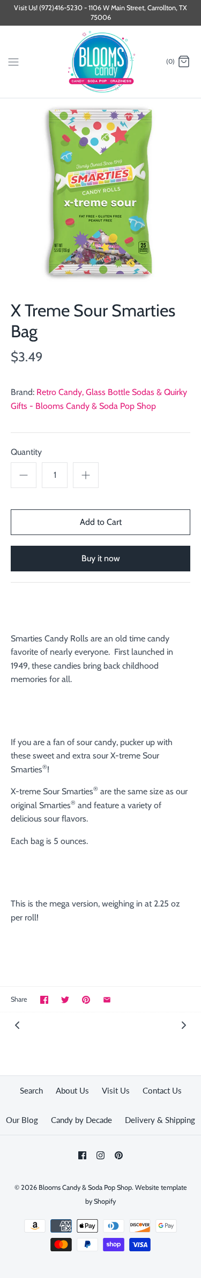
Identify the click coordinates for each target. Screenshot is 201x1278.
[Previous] (17, 1024)
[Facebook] (82, 1155)
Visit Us (116, 1090)
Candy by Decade (81, 1120)
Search (31, 1090)
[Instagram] (100, 1155)
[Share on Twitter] (65, 1000)
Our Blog (22, 1120)
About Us (72, 1090)
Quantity (26, 452)
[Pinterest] (119, 1155)
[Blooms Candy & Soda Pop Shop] (100, 61)
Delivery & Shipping (160, 1120)
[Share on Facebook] (44, 1000)
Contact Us (162, 1090)
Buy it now (100, 558)
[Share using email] (107, 1000)
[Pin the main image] (86, 1000)
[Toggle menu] (13, 61)
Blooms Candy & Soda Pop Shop (85, 1187)
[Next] (183, 1024)
